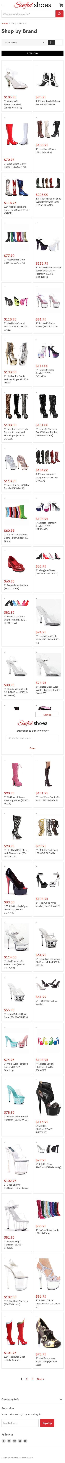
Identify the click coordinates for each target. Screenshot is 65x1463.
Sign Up (47, 1423)
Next (39, 1378)
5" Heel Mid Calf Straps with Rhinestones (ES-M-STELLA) (16, 853)
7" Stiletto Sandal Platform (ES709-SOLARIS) (45, 1066)
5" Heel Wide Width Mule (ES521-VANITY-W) (48, 639)
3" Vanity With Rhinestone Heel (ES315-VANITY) (13, 104)
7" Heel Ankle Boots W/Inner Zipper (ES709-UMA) (16, 379)
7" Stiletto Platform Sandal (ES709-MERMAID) (46, 526)
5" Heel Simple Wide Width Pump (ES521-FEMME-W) (15, 619)
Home (5, 23)
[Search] (59, 13)
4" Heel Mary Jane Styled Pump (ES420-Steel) (46, 1361)
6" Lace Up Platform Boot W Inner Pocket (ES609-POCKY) (47, 432)
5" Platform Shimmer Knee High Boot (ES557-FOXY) (16, 800)
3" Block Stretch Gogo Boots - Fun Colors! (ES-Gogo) (16, 537)
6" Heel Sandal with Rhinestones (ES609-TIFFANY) (14, 964)
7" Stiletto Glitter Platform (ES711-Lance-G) (48, 1303)
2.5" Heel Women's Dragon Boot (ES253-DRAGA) (47, 477)
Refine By (32, 53)
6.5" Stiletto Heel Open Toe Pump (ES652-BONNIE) (16, 909)
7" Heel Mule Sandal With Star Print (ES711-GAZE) (16, 326)
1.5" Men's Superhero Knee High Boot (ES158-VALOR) (16, 209)
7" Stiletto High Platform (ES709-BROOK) (13, 1244)
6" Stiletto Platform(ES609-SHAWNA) (44, 1129)
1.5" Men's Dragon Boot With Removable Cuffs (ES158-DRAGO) (48, 201)
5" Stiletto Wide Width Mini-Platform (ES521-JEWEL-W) (16, 692)
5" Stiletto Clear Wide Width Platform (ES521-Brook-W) (48, 689)
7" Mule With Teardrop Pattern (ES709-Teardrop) (16, 1066)
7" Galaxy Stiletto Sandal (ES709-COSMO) (45, 373)
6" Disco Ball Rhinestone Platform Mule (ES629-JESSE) (48, 962)
